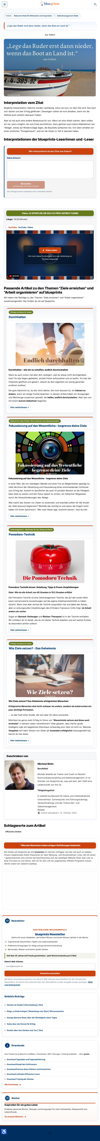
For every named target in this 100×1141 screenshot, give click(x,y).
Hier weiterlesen (20, 408)
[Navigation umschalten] (4, 4)
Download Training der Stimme (20, 1079)
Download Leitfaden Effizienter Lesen (23, 1074)
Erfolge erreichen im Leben (21, 312)
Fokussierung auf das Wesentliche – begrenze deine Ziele (48, 426)
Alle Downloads (11, 1084)
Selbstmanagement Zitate (67, 16)
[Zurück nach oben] (95, 1136)
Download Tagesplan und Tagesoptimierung (26, 1059)
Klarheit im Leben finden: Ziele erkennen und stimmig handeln (34, 421)
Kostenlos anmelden (50, 973)
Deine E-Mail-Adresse (14, 961)
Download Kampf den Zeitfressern (22, 1064)
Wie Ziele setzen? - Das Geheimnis (32, 648)
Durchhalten (17, 317)
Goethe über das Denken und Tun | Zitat (25, 1030)
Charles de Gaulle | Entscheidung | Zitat (25, 1005)
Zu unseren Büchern (14, 1116)
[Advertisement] (50, 890)
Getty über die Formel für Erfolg (21, 1024)
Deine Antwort (13, 158)
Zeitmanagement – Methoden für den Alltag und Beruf (31, 530)
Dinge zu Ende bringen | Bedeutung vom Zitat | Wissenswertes (35, 1011)
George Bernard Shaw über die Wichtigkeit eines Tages (32, 1017)
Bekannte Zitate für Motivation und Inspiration (33, 16)
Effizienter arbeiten (13, 832)
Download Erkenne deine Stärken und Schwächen (29, 1069)
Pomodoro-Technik (22, 534)
